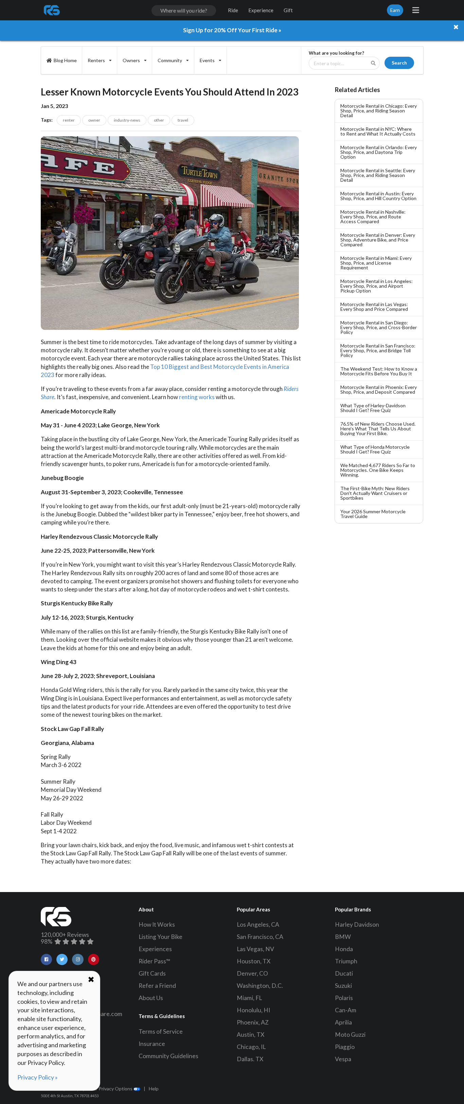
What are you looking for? (336, 53)
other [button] (159, 120)
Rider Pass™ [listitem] (155, 961)
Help (154, 1088)
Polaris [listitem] (344, 997)
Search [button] (399, 63)
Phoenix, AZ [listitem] (253, 1022)
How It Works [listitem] (157, 924)
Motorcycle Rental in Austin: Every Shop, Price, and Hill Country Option (378, 196)
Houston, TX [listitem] (253, 961)
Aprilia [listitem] (343, 1022)
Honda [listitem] (344, 948)
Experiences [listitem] (155, 948)
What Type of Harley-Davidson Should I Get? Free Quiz (373, 408)
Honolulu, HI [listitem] (253, 1010)
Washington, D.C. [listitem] (260, 985)
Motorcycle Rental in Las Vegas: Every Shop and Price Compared (374, 306)
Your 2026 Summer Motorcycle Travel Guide (373, 514)
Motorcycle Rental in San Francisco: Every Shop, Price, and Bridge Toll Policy (377, 350)
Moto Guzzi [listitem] (350, 1034)
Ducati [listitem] (344, 973)
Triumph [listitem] (346, 961)
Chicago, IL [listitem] (251, 1046)
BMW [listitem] (343, 936)
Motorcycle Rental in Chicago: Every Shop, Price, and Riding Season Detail (378, 110)
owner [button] (94, 120)
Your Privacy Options (110, 1088)
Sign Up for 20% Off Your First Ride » (232, 30)
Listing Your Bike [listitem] (160, 936)
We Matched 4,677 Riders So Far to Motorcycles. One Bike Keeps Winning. (377, 470)
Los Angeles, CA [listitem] (258, 924)
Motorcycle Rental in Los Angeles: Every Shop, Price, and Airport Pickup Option (376, 285)
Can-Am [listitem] (345, 1010)
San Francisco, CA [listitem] (260, 936)
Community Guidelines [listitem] (168, 1056)
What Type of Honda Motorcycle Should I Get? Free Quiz (375, 449)
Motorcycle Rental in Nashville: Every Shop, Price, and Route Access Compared (373, 216)
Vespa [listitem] (343, 1059)
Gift (288, 10)
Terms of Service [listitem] (161, 1031)
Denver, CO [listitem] (252, 973)
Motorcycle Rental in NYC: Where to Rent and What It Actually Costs (377, 131)
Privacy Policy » (37, 1077)
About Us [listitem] (151, 997)
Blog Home (65, 60)
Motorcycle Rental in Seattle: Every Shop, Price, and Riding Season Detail (377, 175)
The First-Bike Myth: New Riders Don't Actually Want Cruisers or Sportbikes (375, 493)
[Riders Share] (52, 10)
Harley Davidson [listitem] (357, 924)
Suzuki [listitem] (343, 985)
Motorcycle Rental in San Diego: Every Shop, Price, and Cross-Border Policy (378, 327)
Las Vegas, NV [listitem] (255, 948)
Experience (260, 10)
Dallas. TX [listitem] (250, 1059)
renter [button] (69, 120)
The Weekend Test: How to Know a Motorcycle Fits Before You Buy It (378, 371)
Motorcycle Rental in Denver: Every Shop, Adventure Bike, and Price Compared (377, 239)
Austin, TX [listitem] (250, 1034)
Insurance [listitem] (152, 1043)
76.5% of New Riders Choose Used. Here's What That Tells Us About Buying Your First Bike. (377, 428)
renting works (197, 396)
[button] (46, 959)
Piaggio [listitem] (345, 1046)
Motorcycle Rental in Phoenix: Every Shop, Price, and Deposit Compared (378, 389)
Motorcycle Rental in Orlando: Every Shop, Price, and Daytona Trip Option (378, 152)
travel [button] (183, 120)
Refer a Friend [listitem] (157, 985)
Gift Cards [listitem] (152, 973)
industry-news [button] (127, 120)
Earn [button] (395, 10)
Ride (233, 10)
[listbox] (99, 60)
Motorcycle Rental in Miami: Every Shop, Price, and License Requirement (376, 262)
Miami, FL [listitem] (249, 997)
